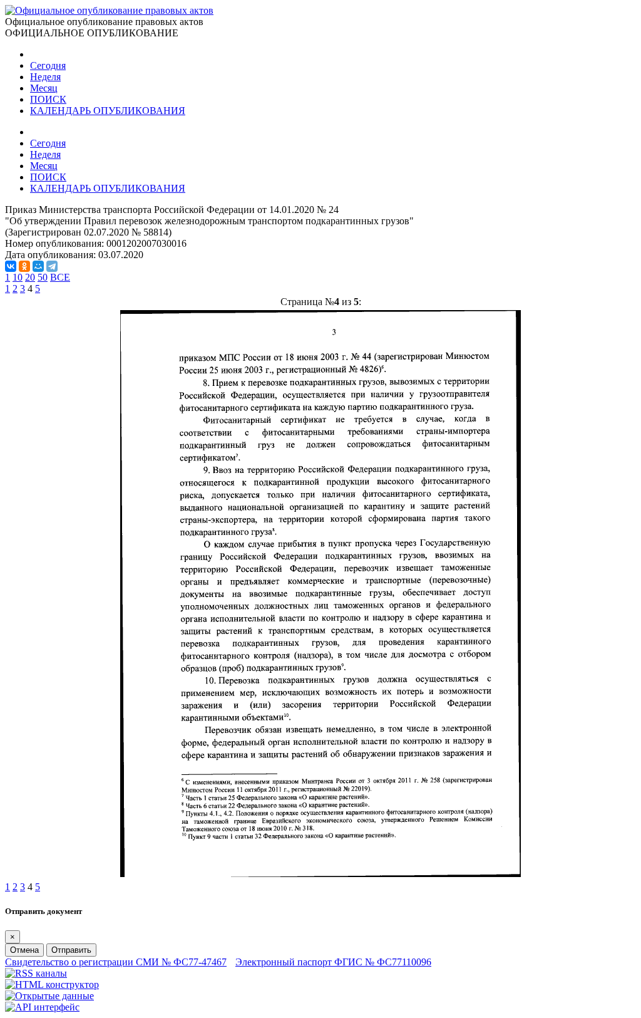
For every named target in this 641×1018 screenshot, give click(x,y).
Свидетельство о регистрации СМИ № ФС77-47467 (116, 962)
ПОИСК (48, 99)
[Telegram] (52, 266)
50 (43, 277)
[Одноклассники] (24, 266)
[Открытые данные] (49, 995)
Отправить (71, 950)
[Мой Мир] (38, 266)
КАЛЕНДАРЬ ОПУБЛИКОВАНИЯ (107, 110)
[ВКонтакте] (10, 266)
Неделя (45, 76)
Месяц (44, 88)
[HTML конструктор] (52, 984)
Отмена (24, 950)
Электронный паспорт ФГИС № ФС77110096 (333, 962)
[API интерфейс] (42, 1007)
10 (18, 277)
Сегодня (48, 65)
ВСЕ (60, 277)
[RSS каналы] (36, 973)
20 (30, 277)
